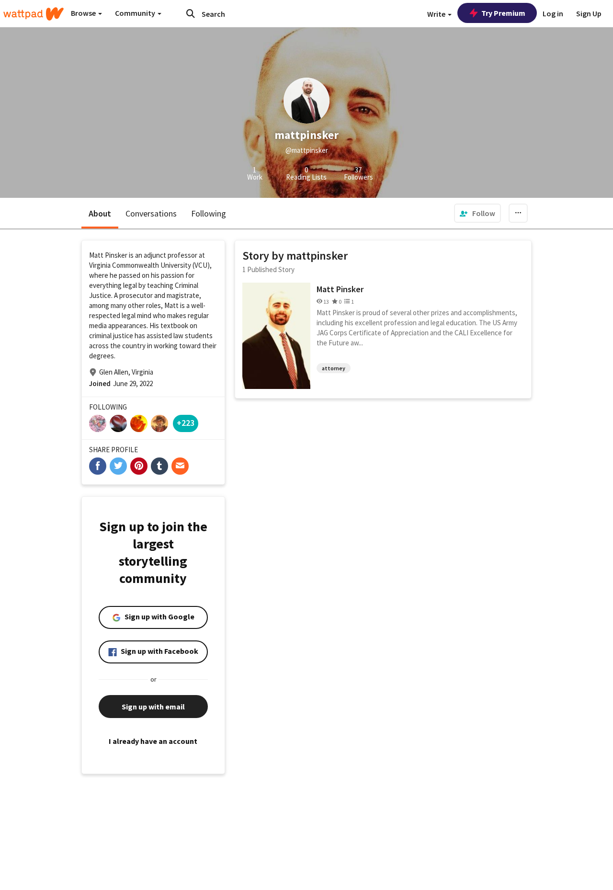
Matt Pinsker (340, 289)
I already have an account (153, 741)
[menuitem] (477, 213)
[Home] (33, 14)
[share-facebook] (97, 466)
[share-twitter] (118, 466)
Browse (84, 13)
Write (437, 14)
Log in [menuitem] (553, 13)
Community (136, 13)
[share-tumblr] (159, 466)
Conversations (151, 213)
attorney (333, 368)
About (100, 213)
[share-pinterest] (139, 466)
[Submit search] (191, 13)
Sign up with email (153, 706)
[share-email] (180, 466)
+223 (185, 422)
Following (208, 213)
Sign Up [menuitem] (589, 13)
